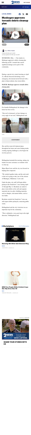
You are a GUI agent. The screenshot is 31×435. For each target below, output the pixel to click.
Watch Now (26, 2)
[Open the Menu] (2, 2)
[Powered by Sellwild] (26, 317)
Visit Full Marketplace (24, 226)
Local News (6, 14)
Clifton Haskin (11, 50)
